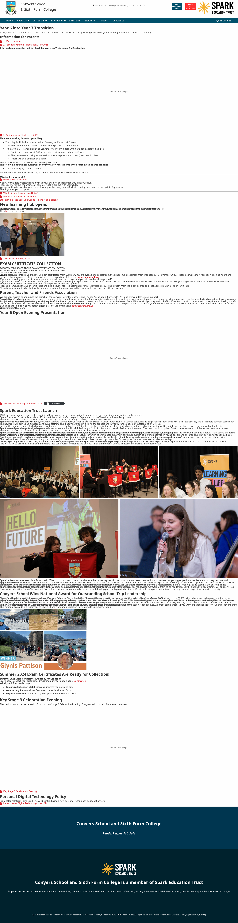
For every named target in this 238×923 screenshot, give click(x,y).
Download (56, 403)
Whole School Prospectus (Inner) (20, 196)
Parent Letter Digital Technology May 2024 (25, 803)
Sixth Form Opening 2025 (16, 258)
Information (57, 20)
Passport (103, 20)
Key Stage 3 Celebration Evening (20, 791)
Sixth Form (74, 20)
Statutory (90, 20)
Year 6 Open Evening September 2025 (22, 403)
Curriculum (38, 20)
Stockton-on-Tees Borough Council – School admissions (29, 199)
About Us (22, 20)
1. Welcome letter (12, 41)
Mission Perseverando (15, 179)
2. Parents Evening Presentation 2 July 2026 (25, 44)
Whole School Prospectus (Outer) (20, 193)
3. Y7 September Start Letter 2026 (20, 135)
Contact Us (118, 20)
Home (9, 20)
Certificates (80, 680)
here (7, 211)
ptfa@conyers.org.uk (83, 305)
